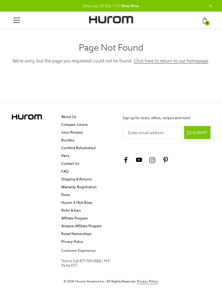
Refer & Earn (71, 210)
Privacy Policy (72, 241)
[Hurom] (111, 20)
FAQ (65, 171)
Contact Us (70, 163)
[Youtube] (139, 160)
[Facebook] (126, 160)
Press (65, 194)
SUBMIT (200, 132)
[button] (210, 5)
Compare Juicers (74, 124)
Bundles (67, 140)
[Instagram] (152, 160)
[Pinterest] (165, 160)
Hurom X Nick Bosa (76, 202)
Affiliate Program (74, 218)
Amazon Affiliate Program (81, 225)
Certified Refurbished (78, 147)
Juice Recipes (72, 132)
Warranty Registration (79, 186)
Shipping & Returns (76, 179)
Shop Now (130, 5)
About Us (68, 116)
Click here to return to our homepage (171, 61)
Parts (65, 155)
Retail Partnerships (76, 233)
